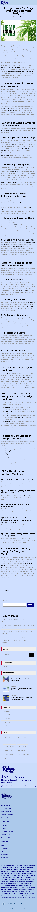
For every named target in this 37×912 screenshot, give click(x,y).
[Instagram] (3, 903)
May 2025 (7, 715)
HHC (25, 737)
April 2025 (7, 718)
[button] (35, 2)
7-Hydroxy (8, 737)
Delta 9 (17, 737)
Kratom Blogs (18, 742)
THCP (6, 759)
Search (5, 601)
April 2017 (7, 726)
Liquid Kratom (9, 754)
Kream (3, 567)
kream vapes (21, 750)
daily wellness (26, 387)
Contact (9, 903)
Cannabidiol (5, 108)
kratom (7, 742)
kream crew (8, 750)
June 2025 (7, 711)
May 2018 (7, 722)
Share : (3, 582)
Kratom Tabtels (9, 746)
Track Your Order (18, 903)
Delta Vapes (15, 308)
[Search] (31, 655)
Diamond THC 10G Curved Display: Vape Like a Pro (19, 637)
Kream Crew (12, 16)
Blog (5, 666)
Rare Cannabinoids (23, 754)
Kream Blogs (22, 746)
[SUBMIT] (25, 786)
